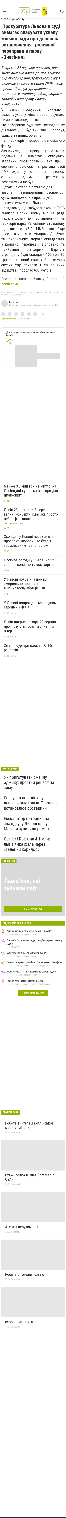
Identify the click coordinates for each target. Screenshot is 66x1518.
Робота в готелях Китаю (24, 1274)
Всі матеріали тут (33, 908)
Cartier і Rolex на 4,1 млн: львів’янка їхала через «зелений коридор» (27, 844)
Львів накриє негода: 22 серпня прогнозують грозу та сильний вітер (30, 626)
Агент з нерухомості (21, 1227)
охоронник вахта (19, 1322)
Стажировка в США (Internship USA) (29, 1177)
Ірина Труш (14, 302)
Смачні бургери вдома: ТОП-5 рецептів (28, 647)
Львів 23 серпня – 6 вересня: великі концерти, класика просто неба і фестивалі (31, 514)
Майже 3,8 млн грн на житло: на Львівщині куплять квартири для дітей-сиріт (31, 490)
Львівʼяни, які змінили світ (22, 884)
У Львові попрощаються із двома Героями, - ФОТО (31, 605)
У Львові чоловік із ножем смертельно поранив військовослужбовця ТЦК (25, 583)
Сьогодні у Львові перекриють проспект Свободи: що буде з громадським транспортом (29, 541)
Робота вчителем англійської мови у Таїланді (29, 1125)
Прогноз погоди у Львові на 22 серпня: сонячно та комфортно (29, 562)
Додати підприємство (33, 992)
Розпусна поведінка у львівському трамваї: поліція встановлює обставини (31, 803)
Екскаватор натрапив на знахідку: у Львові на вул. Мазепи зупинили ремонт (27, 823)
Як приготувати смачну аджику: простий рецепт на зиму (29, 782)
